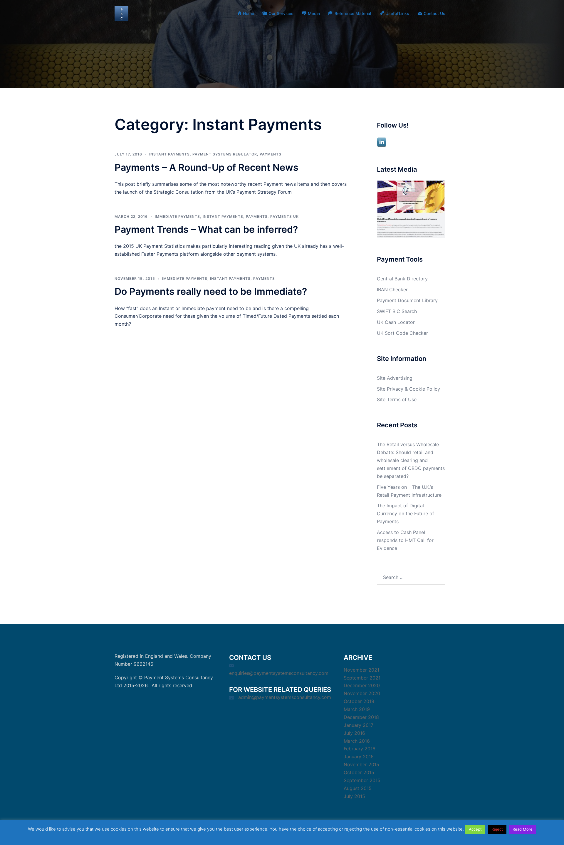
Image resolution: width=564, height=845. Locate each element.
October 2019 (359, 701)
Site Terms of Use (397, 399)
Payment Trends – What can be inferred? (206, 229)
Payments (270, 154)
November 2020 (362, 693)
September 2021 (362, 678)
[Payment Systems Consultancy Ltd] (121, 13)
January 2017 (358, 725)
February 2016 (359, 749)
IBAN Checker (392, 289)
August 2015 (358, 788)
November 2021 (361, 670)
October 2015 (359, 772)
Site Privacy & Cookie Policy (408, 389)
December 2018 (361, 717)
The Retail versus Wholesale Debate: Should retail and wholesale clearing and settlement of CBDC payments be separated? (411, 460)
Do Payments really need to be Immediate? (211, 291)
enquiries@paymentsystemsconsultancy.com (278, 673)
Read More (523, 829)
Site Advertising (394, 378)
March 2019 (357, 709)
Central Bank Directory (402, 279)
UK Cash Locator (396, 322)
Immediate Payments (177, 216)
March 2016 (357, 741)
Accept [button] (475, 829)
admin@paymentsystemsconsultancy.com (284, 697)
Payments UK (284, 216)
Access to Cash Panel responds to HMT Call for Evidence (405, 540)
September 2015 (362, 780)
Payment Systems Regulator (224, 154)
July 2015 (354, 796)
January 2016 (359, 756)
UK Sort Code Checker (402, 333)
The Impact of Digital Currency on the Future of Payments (405, 513)
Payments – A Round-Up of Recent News (206, 167)
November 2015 (361, 764)
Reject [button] (497, 829)
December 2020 (362, 685)
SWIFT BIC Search (397, 311)
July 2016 (354, 733)
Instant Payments (169, 154)
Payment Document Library (407, 300)
